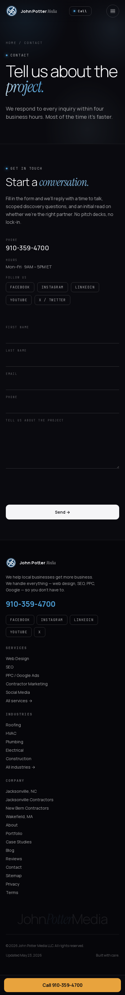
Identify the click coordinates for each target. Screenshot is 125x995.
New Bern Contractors (27, 808)
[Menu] (112, 11)
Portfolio (14, 833)
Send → (62, 512)
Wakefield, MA (19, 816)
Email (11, 374)
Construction (18, 758)
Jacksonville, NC (21, 791)
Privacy (12, 884)
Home (11, 43)
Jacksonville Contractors (29, 799)
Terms (12, 892)
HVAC (11, 733)
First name (17, 327)
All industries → (20, 767)
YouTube (18, 300)
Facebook (20, 287)
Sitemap (14, 875)
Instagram (53, 287)
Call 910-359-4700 (62, 985)
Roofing (13, 725)
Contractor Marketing (27, 684)
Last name (16, 350)
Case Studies (19, 842)
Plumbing (14, 741)
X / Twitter (52, 300)
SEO (9, 667)
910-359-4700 (27, 248)
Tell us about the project (35, 420)
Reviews (14, 858)
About (12, 825)
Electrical (15, 750)
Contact (14, 867)
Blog (10, 850)
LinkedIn (85, 287)
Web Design (17, 658)
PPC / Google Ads (22, 675)
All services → (19, 700)
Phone (11, 397)
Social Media (18, 692)
